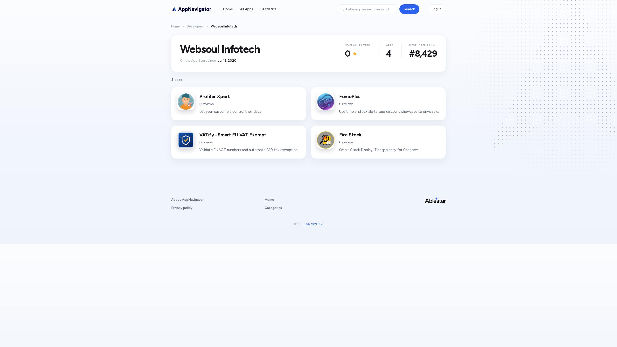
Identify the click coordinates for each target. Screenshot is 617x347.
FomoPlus (349, 96)
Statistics (268, 9)
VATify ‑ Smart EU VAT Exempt (232, 135)
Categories (273, 208)
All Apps (246, 9)
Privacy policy (182, 208)
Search (409, 9)
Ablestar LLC (314, 224)
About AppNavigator (187, 200)
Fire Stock (350, 135)
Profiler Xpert (214, 96)
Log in (436, 9)
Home (228, 9)
